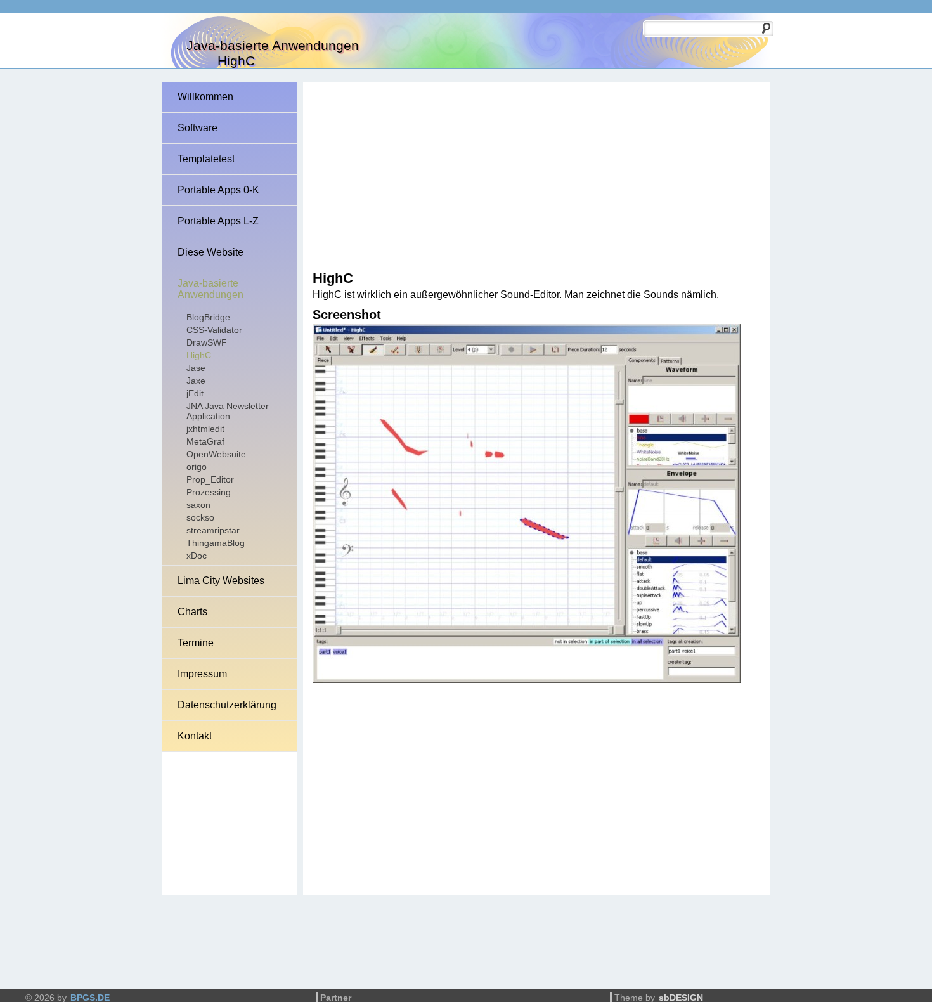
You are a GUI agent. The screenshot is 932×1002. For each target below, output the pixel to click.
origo (196, 467)
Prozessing (208, 492)
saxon (198, 505)
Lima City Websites (221, 580)
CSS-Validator (214, 330)
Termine (196, 642)
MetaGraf (205, 441)
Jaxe (195, 380)
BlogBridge (208, 317)
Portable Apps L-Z (218, 221)
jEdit (195, 393)
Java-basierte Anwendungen (210, 289)
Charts (192, 611)
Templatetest (206, 158)
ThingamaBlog (215, 543)
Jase (195, 368)
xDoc (196, 555)
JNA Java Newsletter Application (227, 411)
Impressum (202, 673)
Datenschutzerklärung (227, 704)
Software (197, 127)
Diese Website (210, 252)
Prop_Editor (210, 479)
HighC (198, 355)
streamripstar (213, 530)
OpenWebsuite (216, 454)
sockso (200, 517)
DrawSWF (206, 342)
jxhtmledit (205, 429)
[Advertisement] (526, 177)
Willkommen (205, 96)
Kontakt (195, 736)
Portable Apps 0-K (218, 190)
